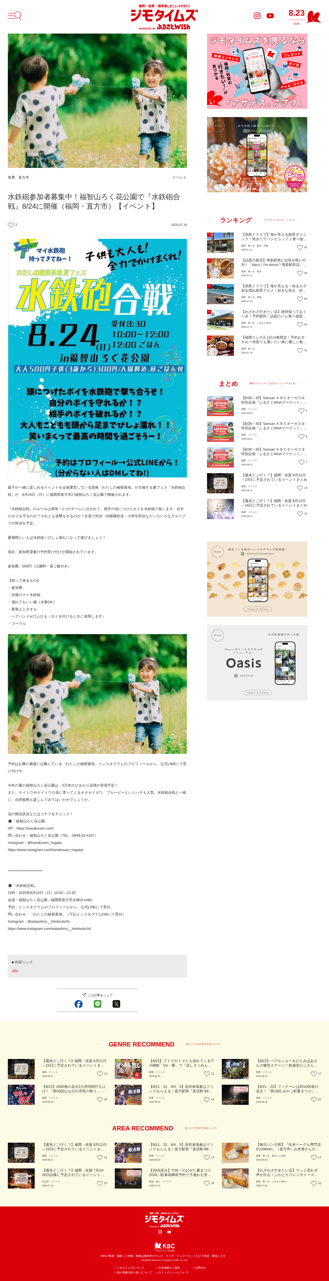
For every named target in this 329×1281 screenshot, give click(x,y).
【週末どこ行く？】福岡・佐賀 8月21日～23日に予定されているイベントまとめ (74, 1065)
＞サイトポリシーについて (172, 1272)
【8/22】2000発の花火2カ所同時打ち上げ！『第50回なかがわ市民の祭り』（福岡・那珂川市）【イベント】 (74, 1091)
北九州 (45, 1181)
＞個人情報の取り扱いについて (133, 1272)
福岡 (243, 246)
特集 (266, 246)
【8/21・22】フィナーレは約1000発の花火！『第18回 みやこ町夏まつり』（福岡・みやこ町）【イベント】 (287, 1091)
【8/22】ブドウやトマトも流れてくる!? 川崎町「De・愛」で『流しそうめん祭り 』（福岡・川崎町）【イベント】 (181, 1065)
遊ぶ (158, 1181)
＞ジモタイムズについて (129, 1267)
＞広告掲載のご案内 (168, 1267)
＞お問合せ (199, 1267)
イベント (179, 178)
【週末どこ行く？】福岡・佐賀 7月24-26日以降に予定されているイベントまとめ (73, 1175)
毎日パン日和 (278, 1156)
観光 (259, 246)
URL (15, 970)
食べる (251, 246)
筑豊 (11, 178)
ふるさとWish (264, 323)
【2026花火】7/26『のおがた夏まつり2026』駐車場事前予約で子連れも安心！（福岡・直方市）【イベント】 (180, 1175)
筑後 (243, 512)
